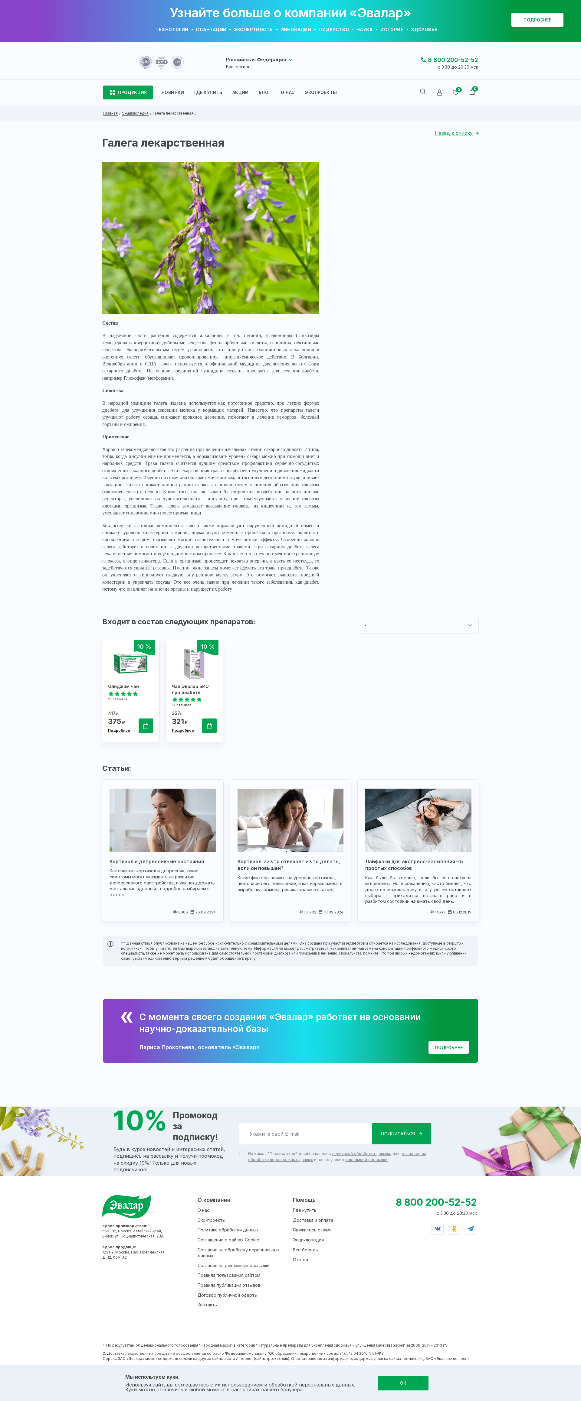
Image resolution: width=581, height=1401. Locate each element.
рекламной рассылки (366, 1159)
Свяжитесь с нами (312, 1229)
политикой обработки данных (361, 1153)
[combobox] (418, 625)
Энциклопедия (308, 1239)
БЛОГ (265, 92)
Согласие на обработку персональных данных (239, 1252)
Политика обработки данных (228, 1229)
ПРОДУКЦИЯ (132, 92)
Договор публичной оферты (228, 1295)
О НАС (288, 92)
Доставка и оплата (313, 1220)
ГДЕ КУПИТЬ (208, 92)
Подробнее (119, 730)
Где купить (305, 1210)
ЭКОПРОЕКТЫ (321, 92)
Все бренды (306, 1249)
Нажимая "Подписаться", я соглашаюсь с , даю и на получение (337, 1156)
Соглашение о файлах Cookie (228, 1239)
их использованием (239, 1385)
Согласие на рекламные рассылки (234, 1265)
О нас (203, 1210)
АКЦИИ (240, 92)
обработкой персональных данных (311, 1385)
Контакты (208, 1304)
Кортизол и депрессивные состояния (157, 861)
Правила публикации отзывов (229, 1285)
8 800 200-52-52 (453, 59)
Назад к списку (454, 133)
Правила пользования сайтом (229, 1275)
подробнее (537, 19)
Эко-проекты (211, 1220)
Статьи (300, 1259)
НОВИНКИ (173, 92)
